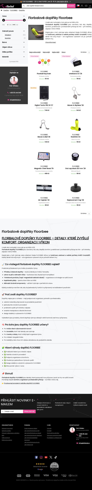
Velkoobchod (6, 438)
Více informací (50, 42)
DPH (3, 435)
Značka (6, 10)
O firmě (49, 428)
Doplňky (22, 10)
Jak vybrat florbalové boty (32, 442)
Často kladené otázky (30, 428)
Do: (10, 25)
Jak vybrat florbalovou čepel (32, 433)
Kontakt (49, 431)
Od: (3, 25)
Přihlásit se (29, 411)
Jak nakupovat (28, 445)
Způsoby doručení (7, 428)
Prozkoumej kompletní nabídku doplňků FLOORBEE (22, 383)
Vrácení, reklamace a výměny (10, 433)
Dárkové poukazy (7, 440)
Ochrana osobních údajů (54, 435)
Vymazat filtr (14, 62)
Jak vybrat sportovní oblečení (33, 435)
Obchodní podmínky (53, 433)
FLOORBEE (13, 10)
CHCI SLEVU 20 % (62, 2)
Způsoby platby (6, 431)
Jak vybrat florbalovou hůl (31, 431)
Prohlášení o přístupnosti (54, 438)
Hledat (71, 6)
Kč (17, 25)
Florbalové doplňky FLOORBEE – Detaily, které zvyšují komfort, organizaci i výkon (45, 240)
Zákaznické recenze (40, 467)
